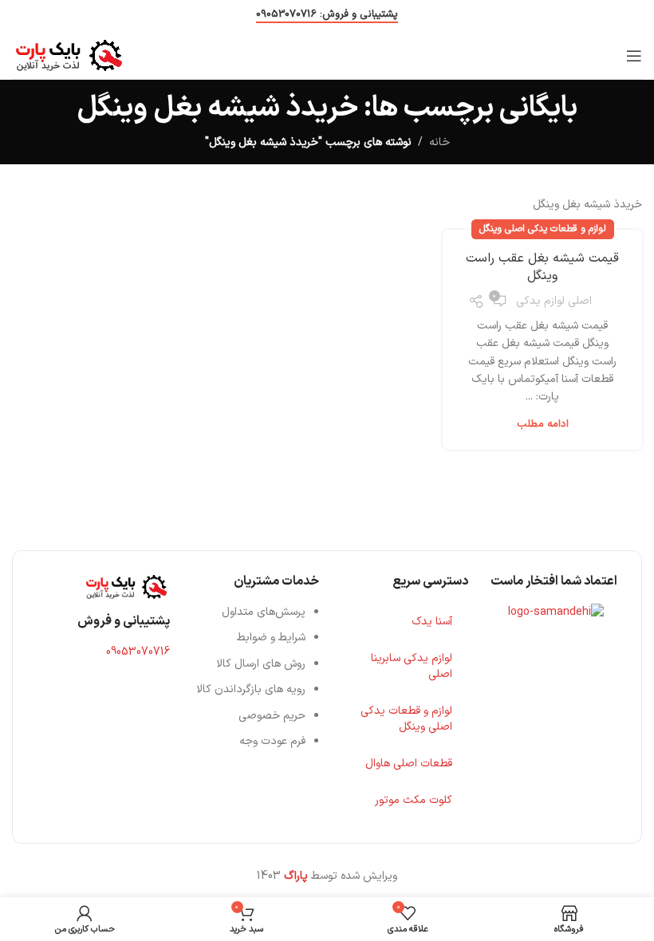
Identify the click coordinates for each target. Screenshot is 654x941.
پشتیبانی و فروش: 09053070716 (327, 15)
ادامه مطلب (543, 424)
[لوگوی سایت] (69, 54)
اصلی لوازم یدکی (554, 301)
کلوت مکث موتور (413, 800)
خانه (439, 142)
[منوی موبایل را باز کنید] (634, 56)
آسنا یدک (432, 621)
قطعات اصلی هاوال (408, 763)
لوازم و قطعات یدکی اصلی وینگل (542, 229)
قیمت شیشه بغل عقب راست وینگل (542, 267)
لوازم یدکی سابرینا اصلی (411, 666)
